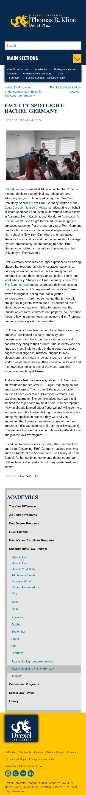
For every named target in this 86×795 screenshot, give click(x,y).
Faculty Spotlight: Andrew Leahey (32, 661)
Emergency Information (42, 759)
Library (14, 701)
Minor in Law (19, 563)
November (18, 617)
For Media (25, 752)
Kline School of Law (17, 69)
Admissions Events (23, 575)
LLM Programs (18, 532)
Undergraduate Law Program (28, 549)
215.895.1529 (61, 787)
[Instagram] (8, 775)
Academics (41, 69)
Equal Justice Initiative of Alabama (28, 207)
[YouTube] (15, 775)
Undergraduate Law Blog (37, 73)
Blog (14, 593)
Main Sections (22, 58)
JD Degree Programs (23, 515)
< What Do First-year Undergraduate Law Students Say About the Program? (23, 91)
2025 (60, 73)
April (14, 646)
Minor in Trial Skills (23, 569)
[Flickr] (23, 775)
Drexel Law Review (21, 692)
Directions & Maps (16, 759)
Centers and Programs (24, 684)
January (16, 675)
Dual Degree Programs (24, 523)
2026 (14, 601)
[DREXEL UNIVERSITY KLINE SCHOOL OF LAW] (43, 37)
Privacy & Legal (55, 752)
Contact (71, 752)
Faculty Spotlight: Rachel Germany (33, 668)
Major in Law (19, 557)
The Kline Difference (22, 506)
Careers (38, 752)
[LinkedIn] (30, 775)
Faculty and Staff (21, 581)
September (18, 631)
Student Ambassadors (25, 587)
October (16, 624)
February (14, 77)
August (15, 638)
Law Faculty (28, 476)
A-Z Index (11, 752)
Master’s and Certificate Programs (31, 540)
